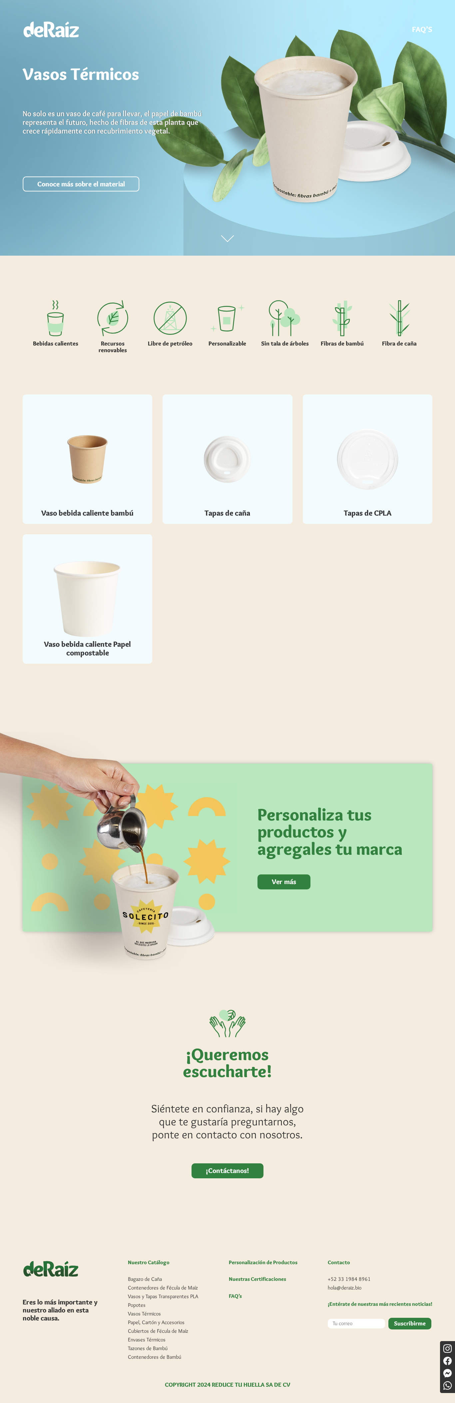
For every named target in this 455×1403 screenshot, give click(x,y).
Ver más (284, 881)
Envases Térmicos (147, 1339)
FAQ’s (235, 1296)
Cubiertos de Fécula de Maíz (158, 1331)
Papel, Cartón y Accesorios (156, 1322)
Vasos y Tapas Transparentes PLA (163, 1296)
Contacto (339, 1262)
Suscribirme (410, 1323)
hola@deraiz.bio (344, 1288)
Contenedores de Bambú (154, 1357)
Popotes (137, 1305)
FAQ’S (422, 29)
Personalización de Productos (263, 1263)
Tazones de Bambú (148, 1348)
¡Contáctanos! (227, 1170)
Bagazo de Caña (145, 1279)
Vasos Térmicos (144, 1313)
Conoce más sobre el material (81, 184)
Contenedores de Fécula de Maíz (163, 1288)
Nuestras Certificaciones (257, 1279)
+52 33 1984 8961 (349, 1279)
